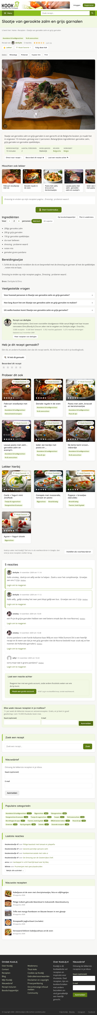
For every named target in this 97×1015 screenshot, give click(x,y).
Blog (4, 976)
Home (14, 30)
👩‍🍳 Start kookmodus (48, 209)
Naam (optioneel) (10, 718)
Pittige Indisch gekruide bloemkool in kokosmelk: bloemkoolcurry (41, 902)
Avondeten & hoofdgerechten (13, 38)
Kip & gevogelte (27, 824)
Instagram (81, 1012)
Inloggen (76, 5)
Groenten (11, 824)
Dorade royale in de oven (48, 403)
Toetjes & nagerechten (12, 502)
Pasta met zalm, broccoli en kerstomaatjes (80, 404)
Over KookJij (7, 966)
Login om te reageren (16, 585)
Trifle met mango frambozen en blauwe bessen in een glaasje (39, 911)
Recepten (21, 30)
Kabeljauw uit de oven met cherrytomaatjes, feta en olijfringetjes (41, 892)
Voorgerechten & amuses (13, 505)
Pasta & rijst (73, 414)
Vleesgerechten (58, 813)
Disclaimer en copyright (38, 980)
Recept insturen (9, 987)
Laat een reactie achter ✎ (58, 158)
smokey (16, 614)
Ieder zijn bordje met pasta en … (46, 446)
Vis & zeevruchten (32, 38)
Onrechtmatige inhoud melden (38, 988)
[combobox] (65, 13)
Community (33, 993)
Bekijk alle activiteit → (15, 870)
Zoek (87, 746)
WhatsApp (13, 55)
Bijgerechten (41, 502)
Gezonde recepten (60, 824)
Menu (9, 13)
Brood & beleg (53, 502)
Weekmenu (33, 966)
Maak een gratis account (23, 691)
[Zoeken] (92, 13)
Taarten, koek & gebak (76, 505)
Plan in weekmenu (86, 217)
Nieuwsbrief (7, 983)
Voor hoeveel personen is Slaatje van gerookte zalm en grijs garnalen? (37, 295)
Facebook (91, 1012)
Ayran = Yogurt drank (14, 536)
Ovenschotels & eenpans (13, 414)
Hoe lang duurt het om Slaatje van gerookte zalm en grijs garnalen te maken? (40, 302)
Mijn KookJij (7, 980)
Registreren (89, 5)
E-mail (43, 718)
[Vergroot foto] (5, 126)
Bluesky (72, 1012)
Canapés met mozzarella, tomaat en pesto (48, 496)
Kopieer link (36, 55)
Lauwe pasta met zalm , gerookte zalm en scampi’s (15, 447)
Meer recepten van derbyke (25, 337)
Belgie (66, 151)
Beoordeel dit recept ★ (35, 158)
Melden (23, 580)
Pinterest (24, 55)
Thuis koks (32, 969)
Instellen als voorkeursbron (78, 551)
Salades (43, 824)
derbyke (27, 320)
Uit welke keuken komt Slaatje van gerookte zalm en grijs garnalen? (36, 310)
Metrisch (36, 221)
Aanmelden (86, 723)
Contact (5, 969)
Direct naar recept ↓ (14, 158)
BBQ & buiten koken (60, 821)
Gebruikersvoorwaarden (38, 976)
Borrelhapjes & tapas (15, 821)
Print (46, 55)
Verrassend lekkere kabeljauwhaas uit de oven (33, 931)
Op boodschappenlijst (66, 217)
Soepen (59, 817)
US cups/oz (48, 221)
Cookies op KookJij (36, 973)
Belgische (57, 151)
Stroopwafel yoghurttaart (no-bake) (28, 921)
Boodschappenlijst (10, 990)
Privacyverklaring (35, 983)
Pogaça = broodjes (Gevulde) (77, 496)
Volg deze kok (41, 47)
